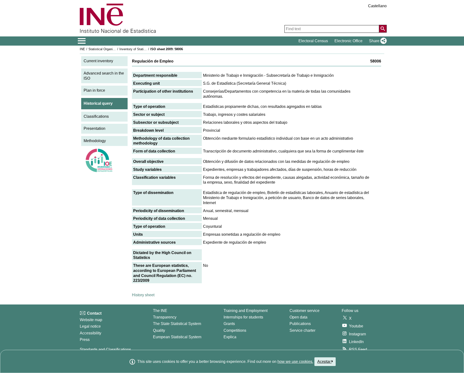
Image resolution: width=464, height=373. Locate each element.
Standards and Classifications (105, 349)
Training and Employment (246, 311)
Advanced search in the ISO (104, 75)
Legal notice (90, 326)
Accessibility (90, 333)
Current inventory (98, 61)
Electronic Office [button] (348, 41)
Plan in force (94, 90)
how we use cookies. (295, 361)
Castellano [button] (377, 6)
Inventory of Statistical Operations (143, 49)
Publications (300, 324)
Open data (298, 317)
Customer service (304, 311)
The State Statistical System (177, 324)
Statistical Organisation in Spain (110, 49)
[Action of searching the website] (383, 29)
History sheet (143, 295)
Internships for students (243, 317)
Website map (91, 320)
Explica (230, 337)
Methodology (95, 141)
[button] (377, 41)
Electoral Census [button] (313, 41)
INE (82, 49)
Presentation (94, 128)
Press (85, 340)
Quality (159, 330)
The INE (160, 311)
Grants (229, 324)
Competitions (235, 330)
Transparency (164, 317)
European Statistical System (177, 337)
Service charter (302, 330)
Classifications (96, 116)
